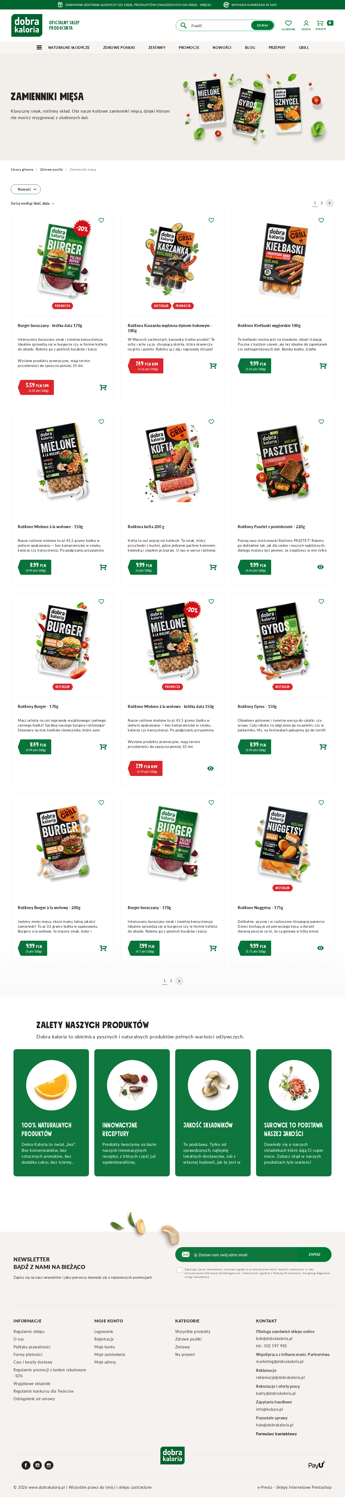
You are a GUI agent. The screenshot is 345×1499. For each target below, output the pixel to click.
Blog (250, 47)
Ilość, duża (30, 203)
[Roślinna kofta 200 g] (172, 465)
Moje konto (104, 1347)
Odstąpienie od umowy (34, 1398)
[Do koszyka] (62, 389)
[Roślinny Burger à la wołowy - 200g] (62, 846)
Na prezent (185, 1354)
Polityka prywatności (31, 1347)
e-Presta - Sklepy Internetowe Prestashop (295, 1487)
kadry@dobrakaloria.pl (276, 1393)
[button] (306, 25)
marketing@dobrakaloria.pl (279, 1361)
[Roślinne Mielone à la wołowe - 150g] (62, 465)
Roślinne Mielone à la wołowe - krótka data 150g (171, 706)
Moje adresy (105, 1362)
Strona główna (22, 169)
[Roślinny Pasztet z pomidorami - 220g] (282, 465)
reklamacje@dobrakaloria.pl (280, 1377)
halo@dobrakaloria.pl (274, 1425)
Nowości (222, 47)
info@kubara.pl (269, 1409)
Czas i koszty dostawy (33, 1362)
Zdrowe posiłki (119, 47)
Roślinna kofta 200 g (146, 526)
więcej (205, 5)
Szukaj (262, 25)
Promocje (189, 47)
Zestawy (157, 47)
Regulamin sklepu (28, 1331)
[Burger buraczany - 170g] (172, 846)
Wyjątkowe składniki (31, 1383)
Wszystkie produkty (192, 1331)
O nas (18, 1339)
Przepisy (277, 47)
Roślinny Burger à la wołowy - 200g (49, 907)
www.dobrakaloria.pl (47, 1487)
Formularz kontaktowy (276, 1434)
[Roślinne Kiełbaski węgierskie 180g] (282, 264)
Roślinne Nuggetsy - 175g (260, 907)
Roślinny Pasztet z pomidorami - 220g (271, 526)
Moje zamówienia (109, 1354)
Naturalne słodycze (68, 47)
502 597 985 (275, 1345)
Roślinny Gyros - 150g (257, 706)
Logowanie (103, 1331)
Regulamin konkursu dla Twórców (43, 1391)
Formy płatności (27, 1354)
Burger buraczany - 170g (149, 907)
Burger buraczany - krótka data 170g (50, 325)
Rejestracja (104, 1339)
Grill (304, 47)
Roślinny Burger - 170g (38, 706)
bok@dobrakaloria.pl (274, 1338)
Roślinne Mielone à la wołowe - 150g (50, 526)
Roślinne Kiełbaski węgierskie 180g (269, 325)
